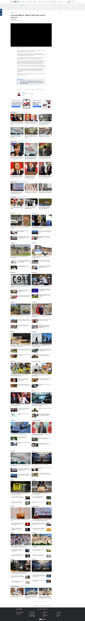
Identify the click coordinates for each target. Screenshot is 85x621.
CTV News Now (60, 1)
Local (27, 1)
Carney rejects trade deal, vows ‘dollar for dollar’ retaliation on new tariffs (40, 346)
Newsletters (47, 605)
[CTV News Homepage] (17, 1)
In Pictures (39, 1)
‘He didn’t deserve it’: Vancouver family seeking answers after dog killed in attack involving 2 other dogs (45, 597)
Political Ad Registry (32, 616)
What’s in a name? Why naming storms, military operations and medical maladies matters (44, 123)
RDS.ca (58, 616)
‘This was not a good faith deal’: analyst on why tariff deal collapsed (45, 176)
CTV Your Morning (46, 1)
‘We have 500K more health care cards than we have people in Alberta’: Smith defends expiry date (24, 261)
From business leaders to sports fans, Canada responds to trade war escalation (31, 136)
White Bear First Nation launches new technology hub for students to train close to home (20, 346)
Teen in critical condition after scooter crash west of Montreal (20, 287)
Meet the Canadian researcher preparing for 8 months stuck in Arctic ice (16, 136)
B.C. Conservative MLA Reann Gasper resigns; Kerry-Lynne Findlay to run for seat (41, 227)
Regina (12, 12)
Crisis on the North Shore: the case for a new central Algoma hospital (41, 375)
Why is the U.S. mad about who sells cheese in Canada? (17, 596)
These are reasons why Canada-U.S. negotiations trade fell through (17, 176)
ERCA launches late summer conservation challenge (22, 437)
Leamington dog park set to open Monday (18, 434)
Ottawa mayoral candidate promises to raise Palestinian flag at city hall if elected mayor (45, 267)
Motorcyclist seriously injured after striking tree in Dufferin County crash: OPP (40, 405)
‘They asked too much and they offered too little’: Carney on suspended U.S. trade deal (30, 177)
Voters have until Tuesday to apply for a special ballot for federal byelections (19, 494)
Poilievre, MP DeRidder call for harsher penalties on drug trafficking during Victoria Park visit (45, 350)
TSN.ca (44, 616)
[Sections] (11, 2)
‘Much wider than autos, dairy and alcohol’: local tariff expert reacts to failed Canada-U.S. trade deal (44, 415)
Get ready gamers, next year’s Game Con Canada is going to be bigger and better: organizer (45, 290)
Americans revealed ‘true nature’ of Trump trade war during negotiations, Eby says (45, 237)
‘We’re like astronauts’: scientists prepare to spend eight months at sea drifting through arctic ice (31, 158)
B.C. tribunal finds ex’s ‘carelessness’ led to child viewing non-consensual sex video (45, 231)
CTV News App (36, 605)
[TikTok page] (18, 609)
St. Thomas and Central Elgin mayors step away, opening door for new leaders (24, 409)
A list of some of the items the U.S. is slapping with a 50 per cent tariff (45, 136)
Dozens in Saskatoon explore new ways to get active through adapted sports (24, 384)
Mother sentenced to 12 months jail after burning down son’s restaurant (45, 192)
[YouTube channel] (20, 609)
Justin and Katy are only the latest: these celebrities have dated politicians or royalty (31, 207)
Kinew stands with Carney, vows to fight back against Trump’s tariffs (41, 316)
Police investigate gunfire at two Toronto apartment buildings (20, 227)
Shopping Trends (53, 1)
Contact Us (40, 605)
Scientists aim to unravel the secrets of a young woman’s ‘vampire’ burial (31, 192)
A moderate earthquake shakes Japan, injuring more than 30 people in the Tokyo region (19, 573)
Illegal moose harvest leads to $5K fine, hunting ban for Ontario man (45, 379)
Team (50, 605)
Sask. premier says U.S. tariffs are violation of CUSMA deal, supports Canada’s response (23, 379)
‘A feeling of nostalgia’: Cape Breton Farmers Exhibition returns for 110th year (24, 320)
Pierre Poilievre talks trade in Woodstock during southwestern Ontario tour (19, 405)
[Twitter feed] (16, 609)
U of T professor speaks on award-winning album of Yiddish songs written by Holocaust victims (17, 192)
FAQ (43, 605)
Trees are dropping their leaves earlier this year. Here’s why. (20, 316)
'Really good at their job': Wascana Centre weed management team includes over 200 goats (32, 83)
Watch (35, 1)
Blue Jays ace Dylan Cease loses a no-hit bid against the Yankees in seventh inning (19, 546)
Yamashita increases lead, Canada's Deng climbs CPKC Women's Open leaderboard (44, 295)
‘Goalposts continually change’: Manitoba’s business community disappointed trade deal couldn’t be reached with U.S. (44, 326)
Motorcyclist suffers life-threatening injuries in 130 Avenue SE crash (19, 257)
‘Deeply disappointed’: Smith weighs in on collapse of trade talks (24, 266)
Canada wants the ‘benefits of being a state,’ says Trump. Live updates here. (17, 123)
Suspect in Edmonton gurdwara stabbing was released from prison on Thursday (31, 597)
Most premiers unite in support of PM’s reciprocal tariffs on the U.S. (16, 157)
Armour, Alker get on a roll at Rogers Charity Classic (41, 286)
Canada (30, 1)
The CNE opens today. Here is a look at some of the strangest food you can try (17, 207)
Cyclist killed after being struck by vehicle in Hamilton (23, 231)
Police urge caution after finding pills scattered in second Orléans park (40, 257)
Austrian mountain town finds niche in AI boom (40, 464)
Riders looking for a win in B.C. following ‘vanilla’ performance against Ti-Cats (19, 375)
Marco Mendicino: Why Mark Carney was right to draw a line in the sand (31, 123)
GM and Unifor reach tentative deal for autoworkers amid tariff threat (45, 157)
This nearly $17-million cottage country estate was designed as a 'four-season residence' (45, 207)
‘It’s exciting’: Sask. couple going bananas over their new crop (31, 81)
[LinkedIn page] (21, 609)
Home (23, 1)
